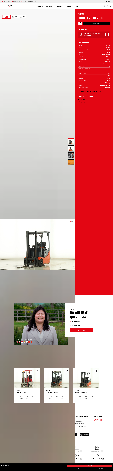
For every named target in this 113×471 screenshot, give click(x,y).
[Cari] (104, 6)
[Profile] (107, 6)
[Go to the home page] (7, 6)
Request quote (96, 23)
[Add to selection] (80, 23)
